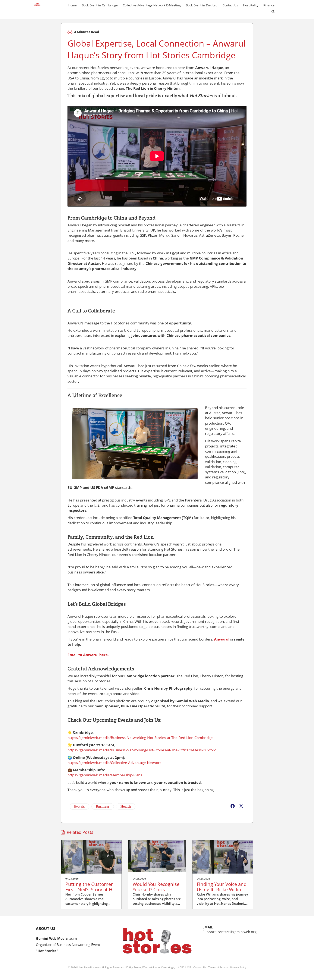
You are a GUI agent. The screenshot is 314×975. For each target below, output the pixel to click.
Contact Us (199, 967)
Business (102, 806)
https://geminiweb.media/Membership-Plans (104, 775)
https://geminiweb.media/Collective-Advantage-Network (114, 762)
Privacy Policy (238, 967)
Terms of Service (218, 967)
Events (79, 806)
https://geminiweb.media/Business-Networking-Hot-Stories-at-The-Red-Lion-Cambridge (140, 737)
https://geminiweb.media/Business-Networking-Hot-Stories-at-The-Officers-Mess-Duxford (141, 750)
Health (125, 806)
